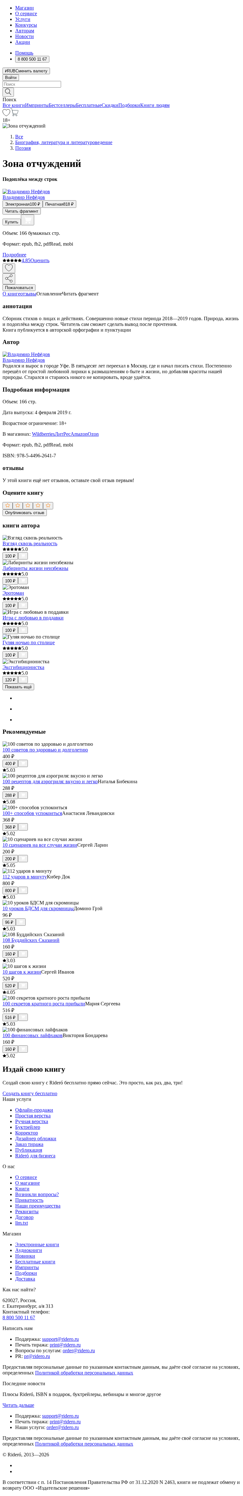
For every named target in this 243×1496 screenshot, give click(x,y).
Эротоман (13, 593)
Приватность (29, 1200)
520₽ (10, 985)
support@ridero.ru (60, 1339)
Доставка (25, 1278)
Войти (10, 77)
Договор (24, 1217)
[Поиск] (8, 92)
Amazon (79, 434)
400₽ (10, 763)
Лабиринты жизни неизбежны (35, 568)
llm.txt (21, 1223)
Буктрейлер (27, 1127)
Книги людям (155, 105)
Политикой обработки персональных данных (84, 1372)
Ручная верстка (31, 1121)
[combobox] (121, 84)
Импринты (37, 105)
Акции (22, 42)
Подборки (129, 105)
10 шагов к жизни (22, 972)
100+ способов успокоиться (32, 813)
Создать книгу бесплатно (30, 1093)
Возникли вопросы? (37, 1194)
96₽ (9, 922)
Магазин (24, 7)
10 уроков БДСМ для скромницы (38, 908)
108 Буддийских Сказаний (31, 940)
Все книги (14, 105)
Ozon (93, 434)
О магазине (27, 1183)
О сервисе (26, 13)
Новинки (25, 1256)
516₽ (10, 1017)
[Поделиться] (9, 278)
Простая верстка (33, 1115)
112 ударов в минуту (25, 876)
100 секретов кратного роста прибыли (44, 1003)
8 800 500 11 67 (19, 1317)
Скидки (110, 105)
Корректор (26, 1132)
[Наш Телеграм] (18, 1471)
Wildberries (43, 434)
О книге (11, 293)
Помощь (24, 53)
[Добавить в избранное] (9, 268)
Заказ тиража (29, 1144)
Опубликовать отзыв (24, 512)
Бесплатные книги (35, 1261)
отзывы (28, 293)
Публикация (28, 1150)
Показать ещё (18, 687)
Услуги (22, 19)
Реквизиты (27, 1211)
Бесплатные (89, 105)
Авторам (24, 30)
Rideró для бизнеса (35, 1155)
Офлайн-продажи (34, 1110)
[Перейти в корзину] (14, 114)
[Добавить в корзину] (27, 220)
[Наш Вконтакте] (18, 1465)
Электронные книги (37, 1244)
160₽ (10, 954)
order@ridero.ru (79, 1350)
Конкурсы (26, 25)
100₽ (10, 556)
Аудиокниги (28, 1250)
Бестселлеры (62, 105)
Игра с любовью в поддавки (33, 617)
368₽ (10, 827)
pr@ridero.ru (37, 1356)
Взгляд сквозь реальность (30, 543)
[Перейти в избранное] (6, 114)
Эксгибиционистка (23, 667)
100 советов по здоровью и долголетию (45, 749)
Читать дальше (18, 1405)
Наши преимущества (37, 1205)
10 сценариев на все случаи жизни (40, 845)
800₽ (10, 890)
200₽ (10, 859)
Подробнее (14, 254)
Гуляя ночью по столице (29, 642)
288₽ (10, 795)
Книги (22, 1188)
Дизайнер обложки (35, 1138)
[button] (121, 92)
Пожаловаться (19, 287)
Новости (24, 36)
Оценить (39, 260)
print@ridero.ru (65, 1344)
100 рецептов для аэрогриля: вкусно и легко (50, 781)
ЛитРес (63, 434)
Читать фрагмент (21, 211)
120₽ (10, 680)
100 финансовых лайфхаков (33, 1035)
